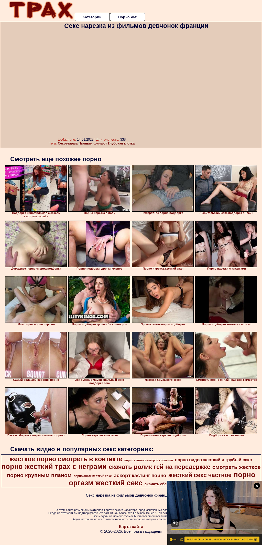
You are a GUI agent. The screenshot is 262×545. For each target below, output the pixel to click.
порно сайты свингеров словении (148, 460)
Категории (92, 17)
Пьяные (85, 143)
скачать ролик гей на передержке (159, 466)
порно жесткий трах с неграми (54, 466)
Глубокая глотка (121, 143)
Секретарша (68, 143)
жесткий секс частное (200, 475)
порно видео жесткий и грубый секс (213, 459)
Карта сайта (131, 527)
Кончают (100, 143)
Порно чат (127, 17)
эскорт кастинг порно (140, 475)
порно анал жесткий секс (93, 476)
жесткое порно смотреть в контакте (65, 458)
